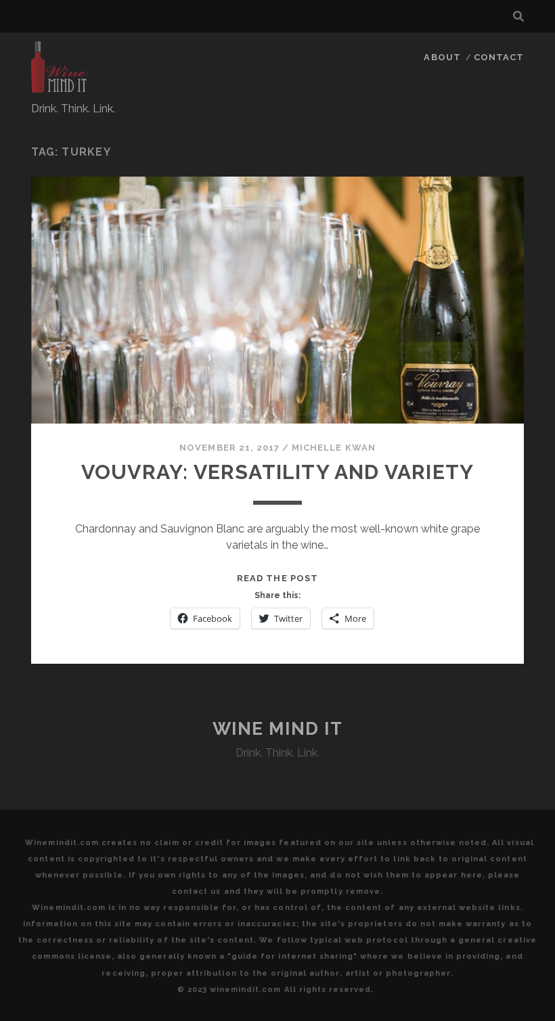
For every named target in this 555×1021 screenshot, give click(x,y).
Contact (499, 57)
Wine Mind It (278, 729)
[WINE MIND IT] (60, 87)
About (442, 57)
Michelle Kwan (334, 448)
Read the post (277, 578)
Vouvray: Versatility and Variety (277, 472)
